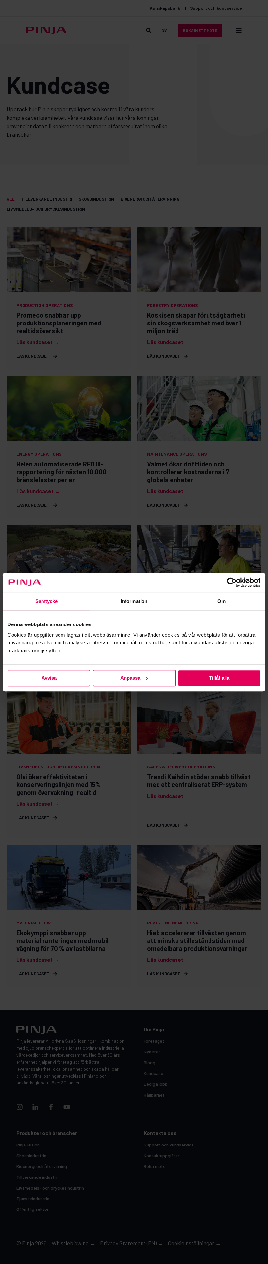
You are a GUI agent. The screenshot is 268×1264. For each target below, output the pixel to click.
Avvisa (49, 678)
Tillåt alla (219, 678)
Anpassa (130, 678)
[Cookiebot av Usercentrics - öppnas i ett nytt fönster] (231, 582)
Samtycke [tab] (46, 601)
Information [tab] (134, 601)
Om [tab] (221, 601)
